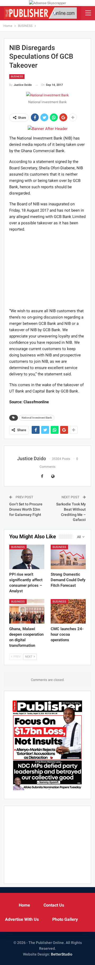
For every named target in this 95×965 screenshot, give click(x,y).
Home (24, 905)
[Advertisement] (47, 270)
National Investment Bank (37, 417)
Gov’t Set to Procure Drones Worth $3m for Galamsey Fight (25, 509)
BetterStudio (61, 954)
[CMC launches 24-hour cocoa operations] (68, 611)
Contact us (54, 905)
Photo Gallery (65, 919)
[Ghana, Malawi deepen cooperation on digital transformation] (26, 611)
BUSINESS (17, 76)
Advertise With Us (22, 919)
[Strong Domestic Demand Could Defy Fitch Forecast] (68, 557)
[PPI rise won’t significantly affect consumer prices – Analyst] (26, 557)
